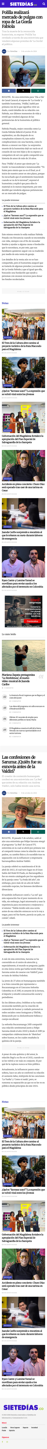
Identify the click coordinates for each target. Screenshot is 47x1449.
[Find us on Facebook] (2, 1442)
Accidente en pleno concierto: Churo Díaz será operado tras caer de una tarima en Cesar (23, 487)
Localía (4, 1427)
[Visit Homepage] (23, 3)
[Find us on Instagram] (7, 1442)
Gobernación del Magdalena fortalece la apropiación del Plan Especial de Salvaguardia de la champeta (22, 225)
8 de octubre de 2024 (29, 793)
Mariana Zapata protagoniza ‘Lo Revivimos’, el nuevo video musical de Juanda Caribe (18, 679)
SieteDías (13, 51)
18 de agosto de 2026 (10, 494)
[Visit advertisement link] (23, 611)
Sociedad (7, 337)
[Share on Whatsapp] (38, 91)
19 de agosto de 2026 (10, 446)
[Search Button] (44, 4)
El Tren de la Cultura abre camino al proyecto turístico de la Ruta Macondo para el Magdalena (23, 209)
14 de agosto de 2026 (10, 542)
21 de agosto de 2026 (10, 353)
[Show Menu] (3, 4)
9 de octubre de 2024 (29, 51)
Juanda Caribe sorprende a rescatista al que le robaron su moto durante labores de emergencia (22, 535)
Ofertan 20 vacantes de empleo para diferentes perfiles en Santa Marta (23, 718)
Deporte (25, 1427)
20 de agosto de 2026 (10, 398)
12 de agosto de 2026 (10, 590)
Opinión (12, 1430)
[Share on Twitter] (24, 91)
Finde (4, 1430)
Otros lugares (15, 1427)
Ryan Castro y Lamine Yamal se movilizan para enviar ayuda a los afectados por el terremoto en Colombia (22, 583)
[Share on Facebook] (9, 91)
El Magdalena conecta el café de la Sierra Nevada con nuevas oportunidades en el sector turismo (25, 730)
